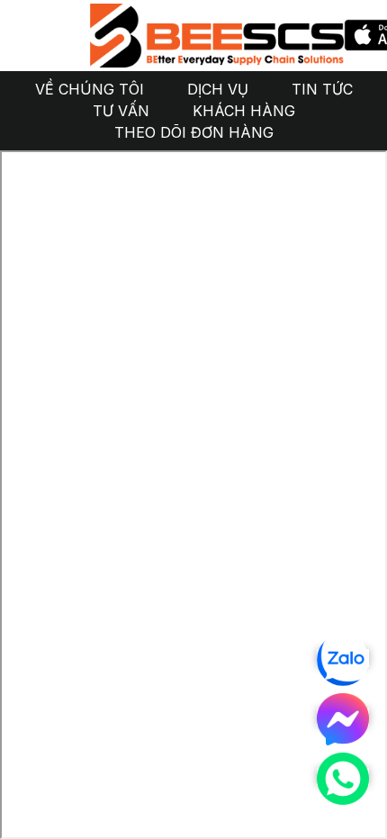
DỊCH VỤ (217, 89)
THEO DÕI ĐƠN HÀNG (194, 132)
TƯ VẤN (121, 111)
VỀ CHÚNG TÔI (89, 89)
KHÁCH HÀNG (244, 111)
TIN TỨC (322, 89)
